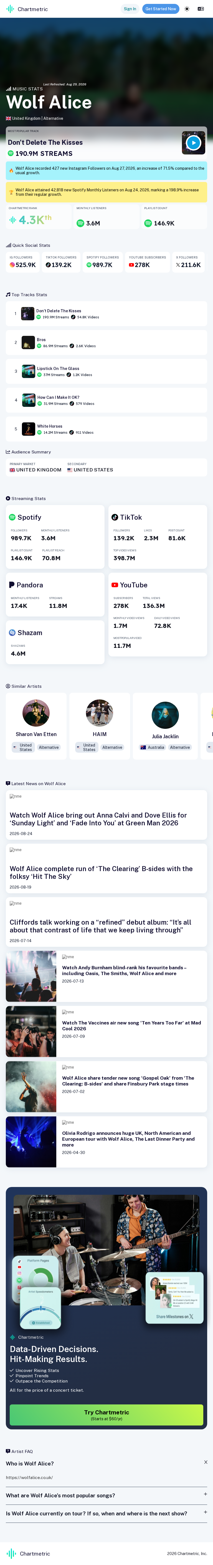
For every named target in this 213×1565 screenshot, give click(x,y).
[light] (187, 9)
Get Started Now (161, 9)
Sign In (130, 9)
